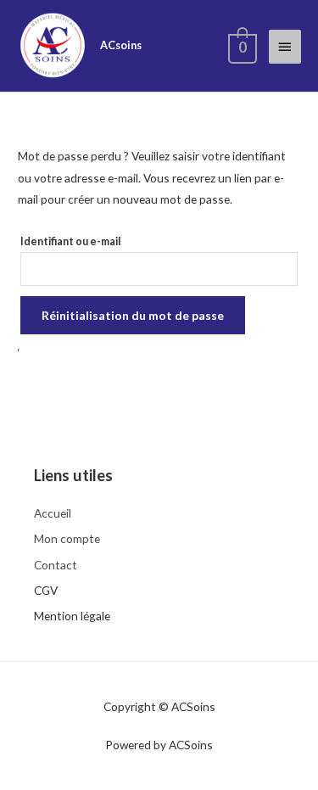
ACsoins (121, 45)
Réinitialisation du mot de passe (133, 315)
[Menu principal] (285, 47)
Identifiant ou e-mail (70, 241)
